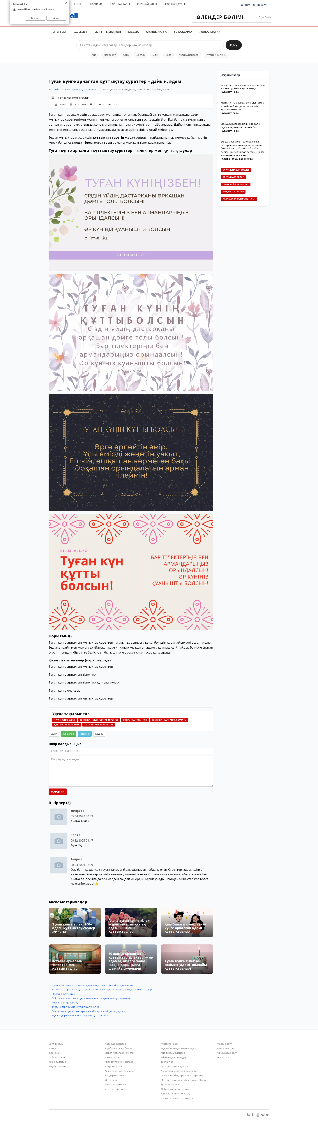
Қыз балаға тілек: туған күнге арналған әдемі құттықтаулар (185, 928)
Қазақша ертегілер (116, 1084)
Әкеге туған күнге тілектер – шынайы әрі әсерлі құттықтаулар (88, 1011)
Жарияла (57, 791)
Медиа (133, 31)
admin (62, 104)
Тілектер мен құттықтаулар (81, 89)
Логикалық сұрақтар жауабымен (180, 1071)
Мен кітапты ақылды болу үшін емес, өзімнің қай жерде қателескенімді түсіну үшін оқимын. (242, 106)
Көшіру (99, 733)
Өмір (126, 54)
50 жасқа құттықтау (63, 994)
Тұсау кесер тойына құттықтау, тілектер (75, 1006)
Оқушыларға (156, 31)
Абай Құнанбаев (189, 54)
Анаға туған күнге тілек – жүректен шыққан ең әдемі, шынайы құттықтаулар (130, 926)
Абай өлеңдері (169, 1043)
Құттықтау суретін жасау (175, 1093)
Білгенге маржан (108, 31)
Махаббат (110, 54)
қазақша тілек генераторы (90, 142)
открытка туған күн (135, 719)
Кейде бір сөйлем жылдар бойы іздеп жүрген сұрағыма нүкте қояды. (243, 86)
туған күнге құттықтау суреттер (99, 719)
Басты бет (55, 89)
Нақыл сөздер (113, 1057)
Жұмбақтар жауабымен (118, 1048)
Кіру (247, 4)
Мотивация (111, 1080)
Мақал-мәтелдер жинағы (119, 1052)
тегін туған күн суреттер (98, 724)
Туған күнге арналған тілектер (72, 674)
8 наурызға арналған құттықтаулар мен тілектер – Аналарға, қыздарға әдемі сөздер (102, 989)
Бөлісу (54, 733)
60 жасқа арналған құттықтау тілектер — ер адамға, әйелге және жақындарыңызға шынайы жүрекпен (130, 960)
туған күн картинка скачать (169, 719)
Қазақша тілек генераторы (177, 1098)
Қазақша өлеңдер (115, 1043)
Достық (140, 54)
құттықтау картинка (67, 724)
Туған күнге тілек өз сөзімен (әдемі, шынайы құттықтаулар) (186, 965)
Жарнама (96, 4)
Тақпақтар (167, 1061)
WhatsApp (68, 733)
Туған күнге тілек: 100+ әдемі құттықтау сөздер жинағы (73, 928)
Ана (94, 54)
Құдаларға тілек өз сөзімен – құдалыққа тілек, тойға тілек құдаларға (92, 985)
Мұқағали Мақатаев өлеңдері (178, 1048)
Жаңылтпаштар (114, 1066)
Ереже (78, 4)
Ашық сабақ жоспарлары (119, 1071)
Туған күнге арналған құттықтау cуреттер (81, 666)
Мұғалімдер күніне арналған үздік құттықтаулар (80, 1015)
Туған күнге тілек (216, 54)
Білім (155, 54)
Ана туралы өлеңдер (173, 1052)
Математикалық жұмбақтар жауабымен (184, 1080)
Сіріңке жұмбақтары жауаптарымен (182, 1075)
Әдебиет (80, 31)
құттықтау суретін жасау (114, 137)
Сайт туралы (56, 1043)
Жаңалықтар (209, 31)
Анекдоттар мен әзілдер (119, 1061)
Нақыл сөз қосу (226, 1048)
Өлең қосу (223, 1057)
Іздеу (233, 45)
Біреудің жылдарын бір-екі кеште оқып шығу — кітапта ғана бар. (240, 125)
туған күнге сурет (64, 719)
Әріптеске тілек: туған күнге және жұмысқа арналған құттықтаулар (91, 998)
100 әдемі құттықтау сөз (175, 1089)
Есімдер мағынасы (115, 1075)
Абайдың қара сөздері (174, 1057)
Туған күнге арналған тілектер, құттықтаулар (84, 682)
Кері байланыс (147, 4)
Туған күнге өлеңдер (64, 690)
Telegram (85, 733)
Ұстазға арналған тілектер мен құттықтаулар (67, 965)
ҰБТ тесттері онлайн (116, 1089)
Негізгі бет (58, 31)
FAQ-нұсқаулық (175, 4)
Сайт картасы (120, 4)
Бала (168, 54)
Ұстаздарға (183, 31)
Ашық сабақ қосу (227, 1052)
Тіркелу (261, 4)
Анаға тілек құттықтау (65, 1002)
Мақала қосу (224, 1043)
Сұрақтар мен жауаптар (175, 1066)
